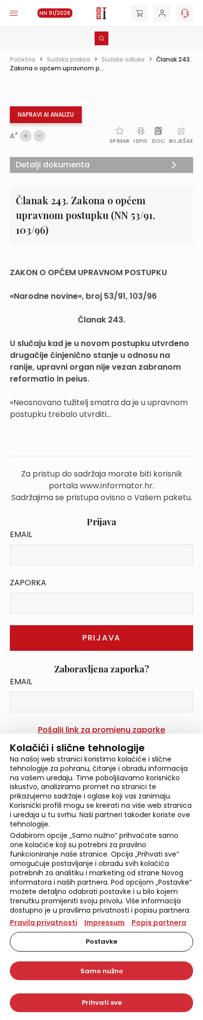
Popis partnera (159, 922)
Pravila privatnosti (43, 922)
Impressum (104, 922)
